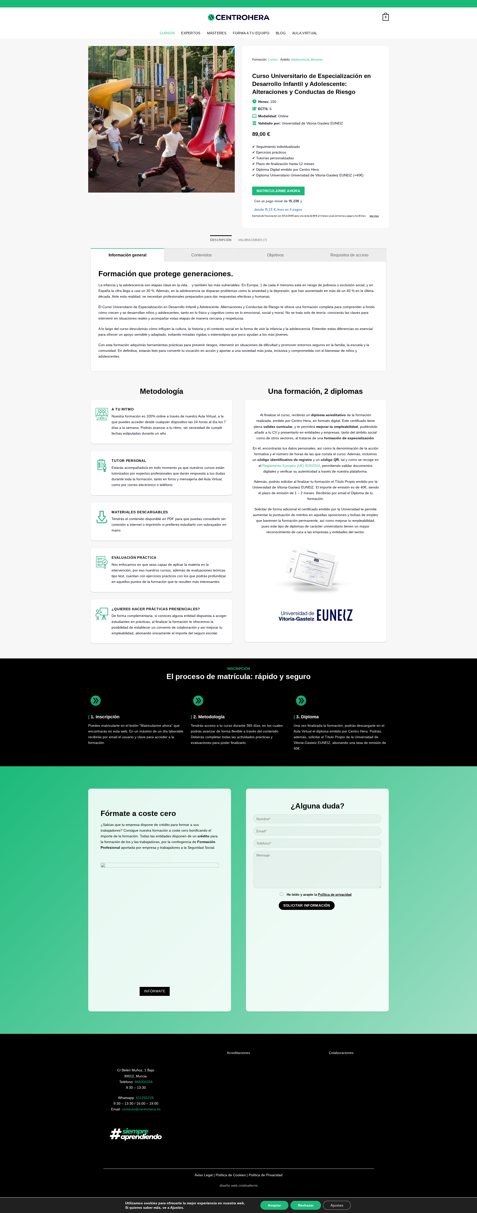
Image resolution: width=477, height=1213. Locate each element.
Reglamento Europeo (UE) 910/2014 (291, 466)
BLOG (281, 33)
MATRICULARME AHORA (278, 191)
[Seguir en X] (386, 3)
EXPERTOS (190, 33)
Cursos (273, 59)
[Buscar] (377, 17)
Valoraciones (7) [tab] (252, 240)
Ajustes (336, 1205)
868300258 (144, 1082)
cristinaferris (248, 1185)
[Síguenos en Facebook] (378, 3)
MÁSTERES (216, 33)
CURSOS (167, 33)
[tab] (127, 254)
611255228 (145, 1098)
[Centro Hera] (238, 17)
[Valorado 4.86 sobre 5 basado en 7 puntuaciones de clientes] (315, 68)
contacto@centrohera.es (141, 1109)
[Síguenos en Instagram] (382, 3)
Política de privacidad (335, 894)
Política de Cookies (231, 1175)
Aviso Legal (204, 1175)
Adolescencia (300, 59)
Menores (317, 59)
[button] (386, 17)
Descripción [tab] (221, 240)
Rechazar (306, 1205)
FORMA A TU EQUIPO (251, 33)
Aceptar (274, 1205)
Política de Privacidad (265, 1175)
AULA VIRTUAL (304, 33)
